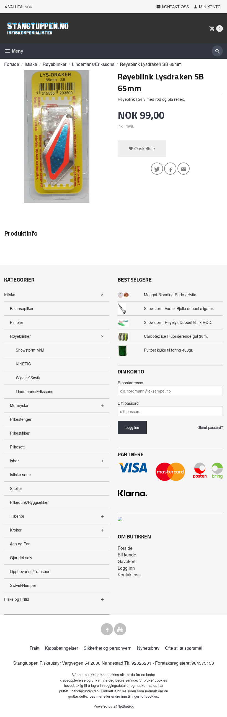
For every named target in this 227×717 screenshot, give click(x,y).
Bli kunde (127, 554)
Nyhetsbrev (148, 648)
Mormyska (19, 405)
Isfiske (9, 294)
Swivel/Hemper (23, 585)
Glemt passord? (210, 427)
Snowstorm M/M (30, 350)
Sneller (16, 488)
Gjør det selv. (21, 557)
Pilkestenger (21, 419)
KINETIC (23, 364)
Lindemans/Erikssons (34, 391)
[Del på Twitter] (157, 169)
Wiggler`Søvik (28, 377)
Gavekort (126, 561)
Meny (17, 51)
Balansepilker (21, 308)
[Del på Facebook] (170, 169)
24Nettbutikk (124, 706)
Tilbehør (17, 516)
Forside (11, 64)
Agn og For (20, 543)
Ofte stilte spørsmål (183, 648)
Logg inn (126, 568)
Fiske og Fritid (16, 599)
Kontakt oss (129, 574)
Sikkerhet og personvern (107, 648)
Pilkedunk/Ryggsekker (29, 502)
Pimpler (16, 322)
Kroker (16, 530)
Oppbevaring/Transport (30, 571)
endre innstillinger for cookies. (135, 696)
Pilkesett (17, 447)
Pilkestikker (20, 433)
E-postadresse (130, 382)
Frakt (34, 648)
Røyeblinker (20, 336)
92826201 (141, 663)
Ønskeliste (144, 148)
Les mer (96, 696)
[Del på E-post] (183, 169)
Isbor (14, 460)
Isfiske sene (20, 474)
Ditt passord (128, 403)
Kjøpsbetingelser (61, 648)
